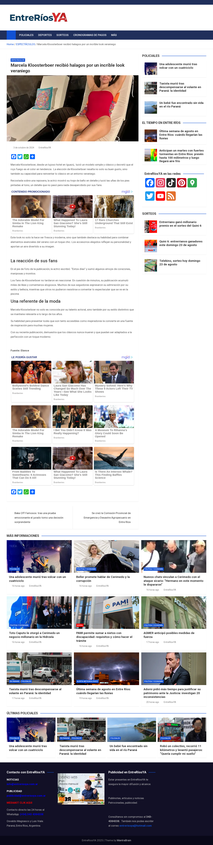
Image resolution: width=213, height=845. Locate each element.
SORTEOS (62, 35)
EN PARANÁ (14, 681)
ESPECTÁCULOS (17, 60)
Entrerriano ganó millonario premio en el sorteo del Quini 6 (180, 223)
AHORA (80, 625)
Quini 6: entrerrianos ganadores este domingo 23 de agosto (180, 243)
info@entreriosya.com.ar (22, 784)
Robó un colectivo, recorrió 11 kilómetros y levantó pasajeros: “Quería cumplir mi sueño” (181, 750)
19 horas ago (85, 698)
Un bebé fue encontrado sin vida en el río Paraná (181, 104)
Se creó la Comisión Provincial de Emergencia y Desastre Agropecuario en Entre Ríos (107, 518)
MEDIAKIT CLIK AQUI (19, 802)
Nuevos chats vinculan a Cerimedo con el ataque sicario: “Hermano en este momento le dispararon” (173, 580)
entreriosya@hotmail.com (135, 825)
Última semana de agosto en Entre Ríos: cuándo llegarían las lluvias (180, 134)
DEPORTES (45, 35)
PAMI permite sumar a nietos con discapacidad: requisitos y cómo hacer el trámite (104, 636)
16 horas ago (18, 586)
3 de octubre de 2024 (23, 147)
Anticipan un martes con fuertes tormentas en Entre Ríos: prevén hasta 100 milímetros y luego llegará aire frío (181, 156)
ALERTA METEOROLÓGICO (87, 681)
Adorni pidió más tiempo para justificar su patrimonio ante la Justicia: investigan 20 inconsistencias (172, 693)
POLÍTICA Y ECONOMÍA (86, 569)
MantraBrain (124, 840)
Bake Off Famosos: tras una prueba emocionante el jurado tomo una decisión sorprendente (39, 518)
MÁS (114, 35)
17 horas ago (152, 642)
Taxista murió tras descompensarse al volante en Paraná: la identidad (180, 87)
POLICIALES (26, 35)
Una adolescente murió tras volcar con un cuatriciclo (178, 66)
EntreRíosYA (45, 147)
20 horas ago (152, 702)
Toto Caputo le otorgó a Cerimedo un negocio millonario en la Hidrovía (34, 635)
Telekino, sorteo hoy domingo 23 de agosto (179, 262)
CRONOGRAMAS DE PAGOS (89, 35)
